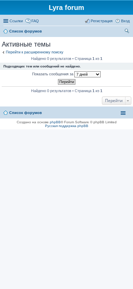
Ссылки (16, 21)
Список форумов (25, 113)
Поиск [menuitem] (127, 32)
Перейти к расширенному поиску (34, 52)
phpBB (55, 122)
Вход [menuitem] (125, 21)
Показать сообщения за (53, 74)
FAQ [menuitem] (35, 21)
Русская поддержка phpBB (66, 126)
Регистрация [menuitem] (102, 21)
